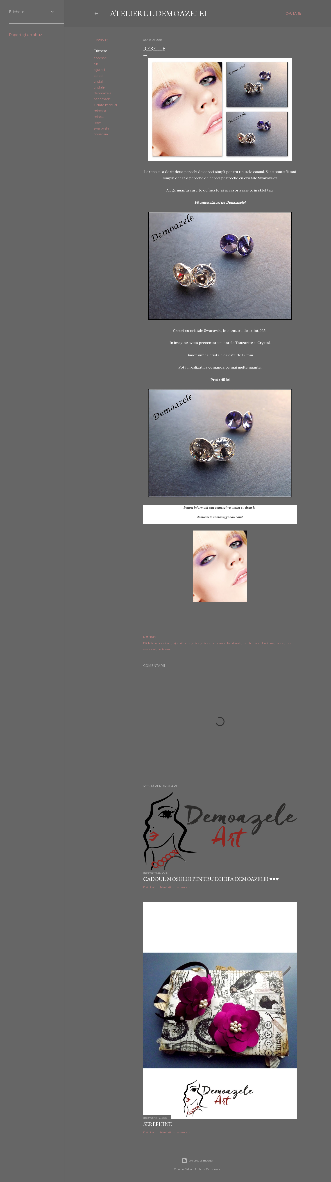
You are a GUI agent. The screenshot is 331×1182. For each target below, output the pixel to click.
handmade (102, 99)
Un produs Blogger (201, 1160)
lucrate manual (105, 105)
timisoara (101, 134)
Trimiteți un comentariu (175, 887)
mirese (99, 117)
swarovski (101, 128)
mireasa (100, 111)
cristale (99, 87)
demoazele (102, 93)
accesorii (100, 58)
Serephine (157, 1124)
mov (97, 123)
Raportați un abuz (25, 35)
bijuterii (99, 70)
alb (96, 64)
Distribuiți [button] (101, 40)
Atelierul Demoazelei (158, 13)
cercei (98, 76)
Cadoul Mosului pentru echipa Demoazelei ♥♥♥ (211, 878)
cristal (98, 82)
